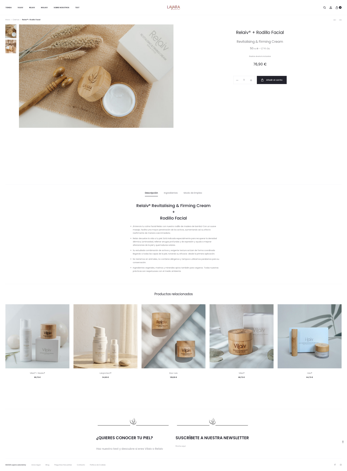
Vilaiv (20, 7)
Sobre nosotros (61, 7)
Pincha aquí (181, 446)
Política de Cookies (98, 465)
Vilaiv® (242, 373)
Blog (47, 465)
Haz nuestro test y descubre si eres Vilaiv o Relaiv (129, 449)
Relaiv (32, 7)
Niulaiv (44, 7)
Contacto (81, 465)
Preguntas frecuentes (63, 465)
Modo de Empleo (193, 192)
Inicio (7, 19)
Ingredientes (171, 192)
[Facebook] (334, 465)
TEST (77, 7)
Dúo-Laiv (173, 373)
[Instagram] (341, 465)
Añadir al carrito (274, 80)
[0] (336, 7)
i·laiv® (309, 373)
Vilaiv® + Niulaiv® (37, 373)
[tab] (151, 193)
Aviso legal (36, 465)
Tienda (8, 7)
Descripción (151, 192)
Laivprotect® (105, 373)
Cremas (16, 19)
